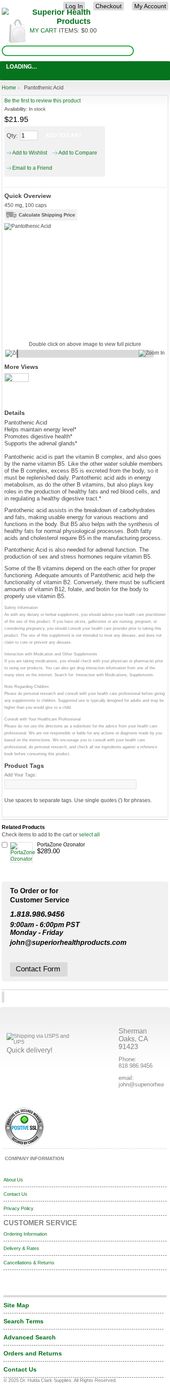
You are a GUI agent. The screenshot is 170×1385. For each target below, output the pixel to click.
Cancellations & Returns (28, 1262)
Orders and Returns (32, 1353)
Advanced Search (29, 1337)
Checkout (108, 6)
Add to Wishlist (28, 153)
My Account (150, 6)
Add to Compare (76, 153)
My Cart (43, 30)
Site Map (16, 1305)
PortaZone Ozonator (61, 845)
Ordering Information (25, 1234)
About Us (13, 1179)
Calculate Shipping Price (47, 214)
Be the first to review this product (42, 101)
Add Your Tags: (20, 774)
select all (89, 835)
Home (9, 88)
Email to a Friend (30, 168)
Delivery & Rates (21, 1248)
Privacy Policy (18, 1208)
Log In (74, 6)
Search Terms (23, 1321)
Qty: (12, 135)
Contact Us (15, 1194)
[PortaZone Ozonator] (21, 852)
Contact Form (38, 969)
